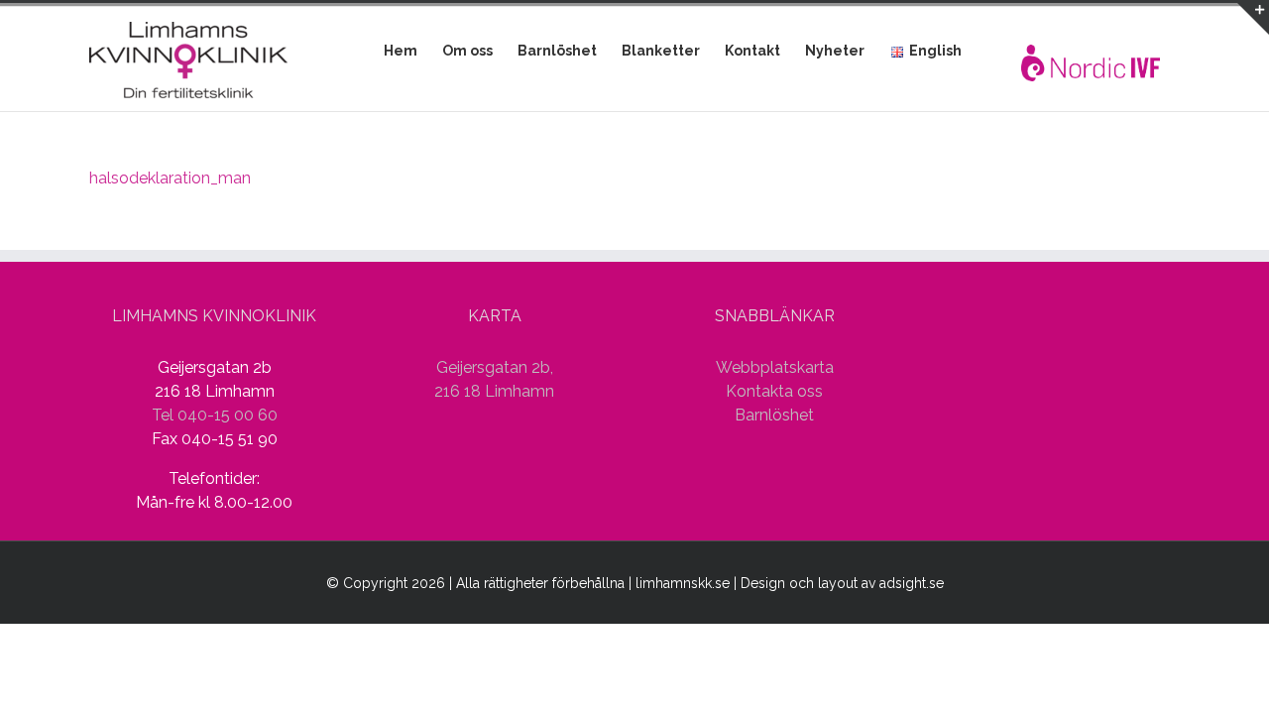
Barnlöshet (774, 415)
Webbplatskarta (775, 367)
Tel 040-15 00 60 (215, 415)
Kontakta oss (774, 391)
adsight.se (911, 583)
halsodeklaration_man (170, 178)
